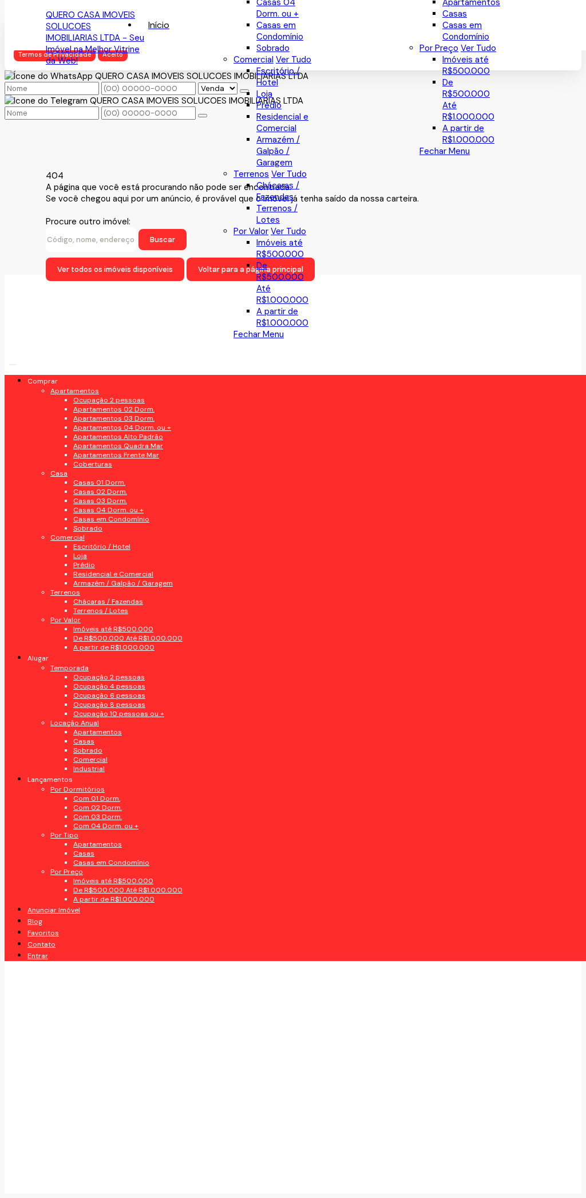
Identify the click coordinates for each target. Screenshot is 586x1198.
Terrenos (251, 174)
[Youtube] (103, 458)
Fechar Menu (444, 151)
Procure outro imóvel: (88, 221)
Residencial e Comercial (282, 122)
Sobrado (273, 48)
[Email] (103, 478)
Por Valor (250, 231)
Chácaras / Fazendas (277, 191)
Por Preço (438, 48)
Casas (454, 13)
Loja (264, 94)
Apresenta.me (74, 1178)
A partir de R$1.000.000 (468, 133)
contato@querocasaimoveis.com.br (111, 869)
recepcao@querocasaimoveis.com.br (111, 837)
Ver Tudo (478, 48)
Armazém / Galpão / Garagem (278, 151)
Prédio (269, 105)
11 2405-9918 (87, 809)
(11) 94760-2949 (96, 786)
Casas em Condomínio (465, 30)
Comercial (253, 59)
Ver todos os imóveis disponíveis (115, 269)
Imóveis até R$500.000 (466, 65)
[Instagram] (103, 498)
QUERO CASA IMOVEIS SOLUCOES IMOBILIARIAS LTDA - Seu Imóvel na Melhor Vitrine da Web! (95, 37)
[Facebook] (103, 438)
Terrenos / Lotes (277, 214)
